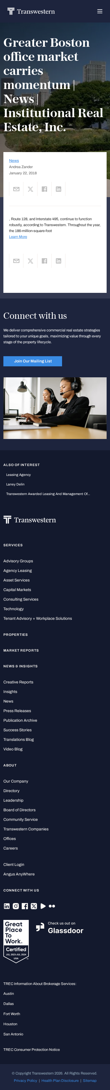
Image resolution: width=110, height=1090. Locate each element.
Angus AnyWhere (19, 874)
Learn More (18, 237)
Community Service (20, 819)
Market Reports (21, 650)
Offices (9, 839)
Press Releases (17, 711)
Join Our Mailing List (33, 361)
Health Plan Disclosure (60, 1080)
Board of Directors (19, 810)
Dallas (8, 1004)
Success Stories (17, 730)
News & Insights (20, 666)
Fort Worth (11, 1014)
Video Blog (13, 749)
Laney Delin (15, 484)
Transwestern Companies (26, 829)
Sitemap (89, 1080)
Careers (10, 848)
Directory (11, 791)
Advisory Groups (18, 561)
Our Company (15, 781)
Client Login (13, 864)
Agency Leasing (17, 571)
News (14, 161)
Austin (8, 993)
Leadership (13, 800)
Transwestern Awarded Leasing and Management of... (48, 494)
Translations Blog (18, 739)
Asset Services (16, 580)
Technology (13, 609)
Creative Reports (18, 682)
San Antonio (13, 1034)
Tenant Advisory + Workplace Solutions (37, 618)
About (10, 765)
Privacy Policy (25, 1080)
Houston (10, 1024)
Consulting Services (20, 599)
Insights (10, 692)
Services (13, 545)
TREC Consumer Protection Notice (31, 1049)
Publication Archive (20, 720)
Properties (15, 634)
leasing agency (18, 474)
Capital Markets (17, 590)
